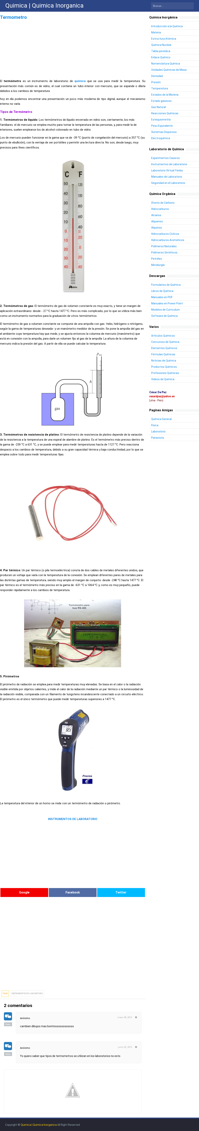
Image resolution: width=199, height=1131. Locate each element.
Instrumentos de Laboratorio (27, 993)
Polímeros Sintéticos (164, 252)
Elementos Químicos (164, 348)
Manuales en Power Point (167, 303)
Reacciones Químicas (164, 113)
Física (154, 425)
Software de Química (164, 315)
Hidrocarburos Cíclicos (165, 233)
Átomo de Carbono (163, 202)
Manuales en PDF (162, 297)
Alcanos (156, 215)
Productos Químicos (164, 366)
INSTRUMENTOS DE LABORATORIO (72, 819)
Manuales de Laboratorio (166, 176)
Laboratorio (158, 431)
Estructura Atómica (163, 38)
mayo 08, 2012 (124, 1017)
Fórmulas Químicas (163, 354)
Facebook (72, 892)
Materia (156, 32)
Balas (8, 1024)
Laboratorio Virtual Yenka (167, 170)
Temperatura (159, 88)
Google (24, 892)
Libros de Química (162, 291)
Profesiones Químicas (165, 373)
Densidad (157, 76)
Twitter (121, 892)
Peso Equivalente (162, 125)
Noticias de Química (163, 360)
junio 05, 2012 (125, 1047)
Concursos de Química (165, 341)
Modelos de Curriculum (165, 309)
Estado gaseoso (161, 100)
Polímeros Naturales (164, 246)
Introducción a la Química (167, 26)
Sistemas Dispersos (164, 132)
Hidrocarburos (160, 208)
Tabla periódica (160, 51)
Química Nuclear (161, 44)
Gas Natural (158, 107)
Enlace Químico (160, 57)
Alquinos (156, 227)
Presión (156, 82)
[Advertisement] (73, 48)
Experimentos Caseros (165, 158)
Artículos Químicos (163, 335)
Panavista (157, 437)
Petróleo (156, 258)
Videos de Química (162, 379)
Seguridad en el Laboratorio (168, 182)
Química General (161, 419)
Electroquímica (160, 138)
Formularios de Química (166, 284)
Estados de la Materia (164, 94)
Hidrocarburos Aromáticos (167, 240)
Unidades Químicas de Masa (169, 69)
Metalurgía (158, 264)
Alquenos (157, 221)
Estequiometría (161, 119)
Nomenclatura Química (165, 63)
